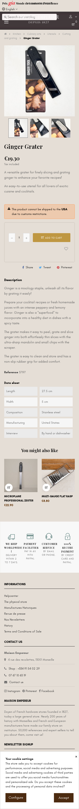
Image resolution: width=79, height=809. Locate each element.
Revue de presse (14, 613)
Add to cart (53, 237)
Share (29, 267)
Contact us (16, 682)
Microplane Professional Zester (18, 498)
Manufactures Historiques (20, 608)
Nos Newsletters (14, 619)
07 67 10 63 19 (17, 675)
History (8, 625)
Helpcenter (11, 596)
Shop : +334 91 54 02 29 (24, 668)
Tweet (47, 267)
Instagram (14, 691)
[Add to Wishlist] (66, 248)
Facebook (48, 691)
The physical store (15, 602)
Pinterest (66, 267)
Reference (11, 372)
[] (9, 487)
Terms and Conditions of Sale (23, 631)
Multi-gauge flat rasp (57, 496)
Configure (16, 797)
